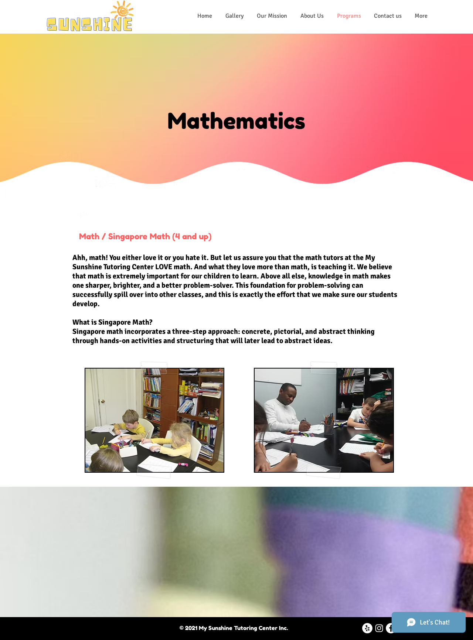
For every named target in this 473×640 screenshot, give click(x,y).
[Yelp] (367, 628)
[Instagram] (379, 628)
